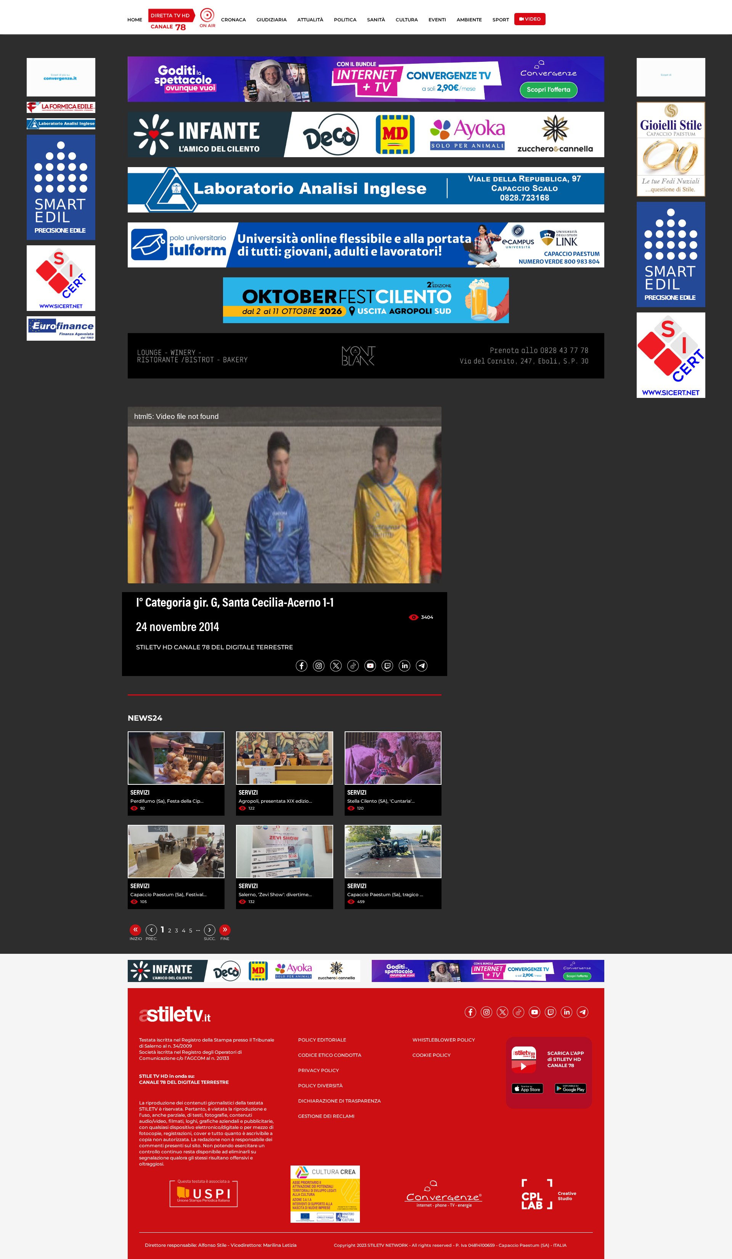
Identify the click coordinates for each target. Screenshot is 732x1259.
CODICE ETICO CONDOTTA (329, 1055)
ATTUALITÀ (310, 20)
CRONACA (233, 20)
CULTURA (407, 20)
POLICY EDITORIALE (322, 1040)
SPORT (501, 20)
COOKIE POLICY (432, 1055)
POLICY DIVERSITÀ (320, 1085)
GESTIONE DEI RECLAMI (326, 1116)
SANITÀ (376, 20)
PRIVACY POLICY (318, 1070)
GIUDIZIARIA (272, 20)
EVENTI (437, 20)
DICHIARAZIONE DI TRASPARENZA (339, 1101)
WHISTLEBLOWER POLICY (444, 1040)
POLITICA (345, 20)
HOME (134, 20)
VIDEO (532, 19)
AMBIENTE (469, 20)
